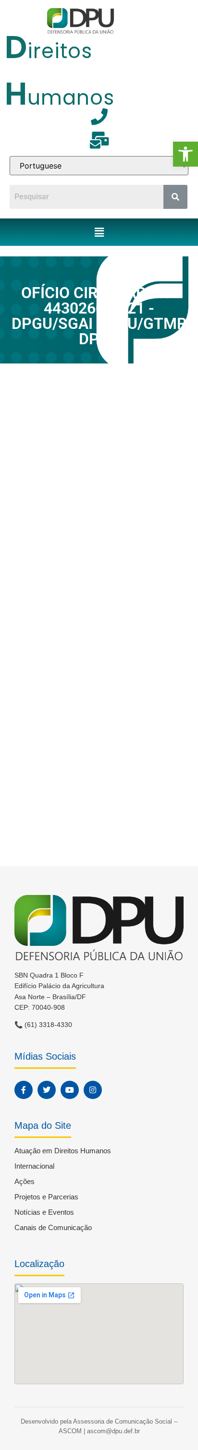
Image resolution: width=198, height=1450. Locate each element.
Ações (24, 1181)
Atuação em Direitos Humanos (62, 1151)
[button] (185, 154)
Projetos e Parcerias (46, 1197)
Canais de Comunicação (53, 1227)
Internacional (34, 1166)
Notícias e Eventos (44, 1212)
